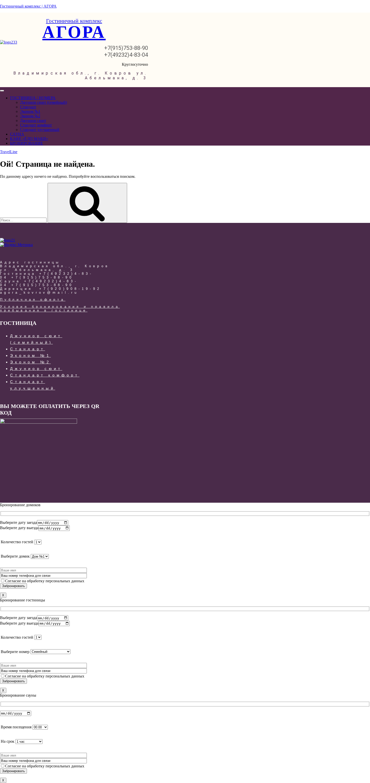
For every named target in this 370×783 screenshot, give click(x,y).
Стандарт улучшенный (39, 129)
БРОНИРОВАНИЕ (26, 143)
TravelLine (8, 152)
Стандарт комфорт (36, 125)
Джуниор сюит (33, 120)
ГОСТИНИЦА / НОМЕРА (33, 98)
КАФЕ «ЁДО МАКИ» (29, 139)
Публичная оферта (32, 299)
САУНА (17, 134)
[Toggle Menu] (2, 90)
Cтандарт (28, 107)
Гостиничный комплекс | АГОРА (28, 6)
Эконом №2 (30, 116)
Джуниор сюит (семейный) (43, 102)
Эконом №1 (30, 111)
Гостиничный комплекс (74, 21)
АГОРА (74, 32)
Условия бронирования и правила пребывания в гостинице (60, 308)
